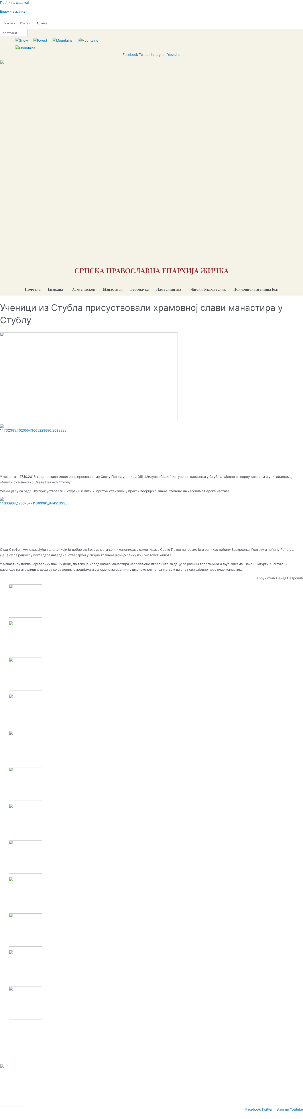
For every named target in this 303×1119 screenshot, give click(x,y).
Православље (21, 1058)
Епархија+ (56, 289)
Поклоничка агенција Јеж (255, 289)
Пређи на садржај (14, 2)
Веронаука (139, 289)
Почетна (32, 289)
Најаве (74, 1058)
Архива (41, 23)
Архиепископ (83, 289)
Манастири (113, 289)
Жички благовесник (208, 289)
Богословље (90, 1058)
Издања (60, 1058)
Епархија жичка (12, 11)
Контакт (26, 23)
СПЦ (5, 1058)
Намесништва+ (169, 289)
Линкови (8, 23)
